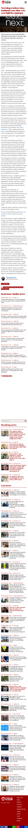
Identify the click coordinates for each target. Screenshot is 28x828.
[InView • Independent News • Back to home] (6, 2)
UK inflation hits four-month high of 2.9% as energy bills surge (16, 478)
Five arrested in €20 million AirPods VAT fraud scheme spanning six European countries (17, 728)
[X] (10, 827)
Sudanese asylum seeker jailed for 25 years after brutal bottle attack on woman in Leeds (17, 788)
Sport (19, 814)
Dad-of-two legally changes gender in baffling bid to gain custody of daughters (14, 356)
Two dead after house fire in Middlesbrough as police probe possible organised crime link (17, 669)
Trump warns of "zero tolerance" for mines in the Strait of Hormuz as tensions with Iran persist (17, 515)
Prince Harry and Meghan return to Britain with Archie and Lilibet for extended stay (17, 688)
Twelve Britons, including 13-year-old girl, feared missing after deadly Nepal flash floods (17, 708)
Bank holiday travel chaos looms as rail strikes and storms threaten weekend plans (17, 769)
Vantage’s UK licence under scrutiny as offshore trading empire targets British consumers (17, 600)
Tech (15, 625)
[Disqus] (14, 398)
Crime (15, 321)
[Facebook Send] (6, 827)
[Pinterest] (18, 827)
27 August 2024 (6, 15)
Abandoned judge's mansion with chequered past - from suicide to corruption (11, 309)
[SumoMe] (26, 827)
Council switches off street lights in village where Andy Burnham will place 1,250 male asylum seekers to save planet (17, 566)
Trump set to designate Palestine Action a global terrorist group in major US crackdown (17, 718)
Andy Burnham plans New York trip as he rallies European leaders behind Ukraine (17, 525)
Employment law (8, 287)
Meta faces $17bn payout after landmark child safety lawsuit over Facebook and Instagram (17, 629)
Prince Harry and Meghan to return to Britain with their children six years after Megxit (17, 457)
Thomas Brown (11, 278)
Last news (6, 485)
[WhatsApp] (14, 827)
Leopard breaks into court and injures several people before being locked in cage (13, 300)
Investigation (17, 306)
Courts (3, 289)
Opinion (19, 818)
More (15, 452)
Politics (16, 463)
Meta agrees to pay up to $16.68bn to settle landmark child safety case (17, 697)
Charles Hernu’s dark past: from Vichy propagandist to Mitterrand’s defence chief (17, 619)
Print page (6, 283)
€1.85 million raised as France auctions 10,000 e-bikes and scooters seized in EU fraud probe (17, 738)
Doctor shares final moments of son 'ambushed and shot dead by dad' (12, 324)
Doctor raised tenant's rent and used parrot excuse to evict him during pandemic (12, 339)
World (15, 490)
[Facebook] (2, 827)
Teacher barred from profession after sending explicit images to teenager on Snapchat (17, 649)
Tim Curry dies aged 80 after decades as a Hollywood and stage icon (17, 610)
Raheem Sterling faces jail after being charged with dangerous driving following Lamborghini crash (17, 748)
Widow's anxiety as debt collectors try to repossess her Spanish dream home (13, 362)
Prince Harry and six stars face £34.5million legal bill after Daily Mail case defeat (17, 446)
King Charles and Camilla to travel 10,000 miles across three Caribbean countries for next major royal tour (17, 555)
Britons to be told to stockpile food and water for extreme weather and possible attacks (17, 778)
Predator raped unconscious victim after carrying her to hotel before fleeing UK (14, 317)
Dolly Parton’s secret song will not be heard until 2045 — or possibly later (18, 658)
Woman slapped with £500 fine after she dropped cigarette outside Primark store (13, 331)
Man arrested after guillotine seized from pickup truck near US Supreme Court (16, 679)
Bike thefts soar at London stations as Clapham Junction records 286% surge (17, 639)
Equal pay (20, 287)
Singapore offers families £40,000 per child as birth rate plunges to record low (17, 493)
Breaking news (8, 424)
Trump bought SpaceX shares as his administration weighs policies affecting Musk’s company (17, 504)
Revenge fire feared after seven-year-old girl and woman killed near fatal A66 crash (17, 535)
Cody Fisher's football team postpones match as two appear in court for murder (13, 348)
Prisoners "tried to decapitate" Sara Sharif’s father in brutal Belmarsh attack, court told (17, 544)
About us (20, 797)
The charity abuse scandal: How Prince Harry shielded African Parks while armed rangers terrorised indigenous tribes (17, 435)
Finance (16, 475)
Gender (15, 287)
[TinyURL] (22, 827)
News (15, 297)
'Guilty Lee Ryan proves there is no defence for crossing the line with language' (12, 370)
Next (7, 289)
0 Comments (24, 15)
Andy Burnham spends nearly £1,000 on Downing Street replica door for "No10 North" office (17, 577)
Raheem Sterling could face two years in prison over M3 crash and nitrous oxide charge (17, 759)
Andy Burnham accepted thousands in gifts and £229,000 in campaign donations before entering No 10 (17, 468)
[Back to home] (7, 801)
